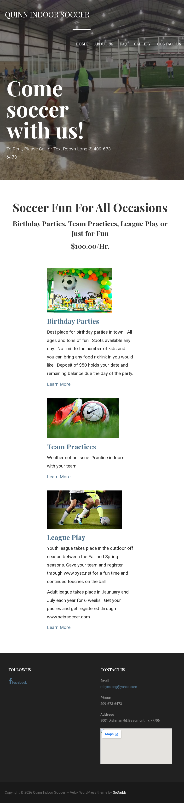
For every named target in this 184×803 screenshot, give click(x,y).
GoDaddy (119, 792)
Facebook (19, 682)
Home (81, 43)
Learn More (58, 384)
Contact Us (169, 43)
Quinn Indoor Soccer (47, 14)
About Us (103, 43)
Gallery (142, 43)
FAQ (123, 43)
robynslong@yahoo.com (118, 687)
